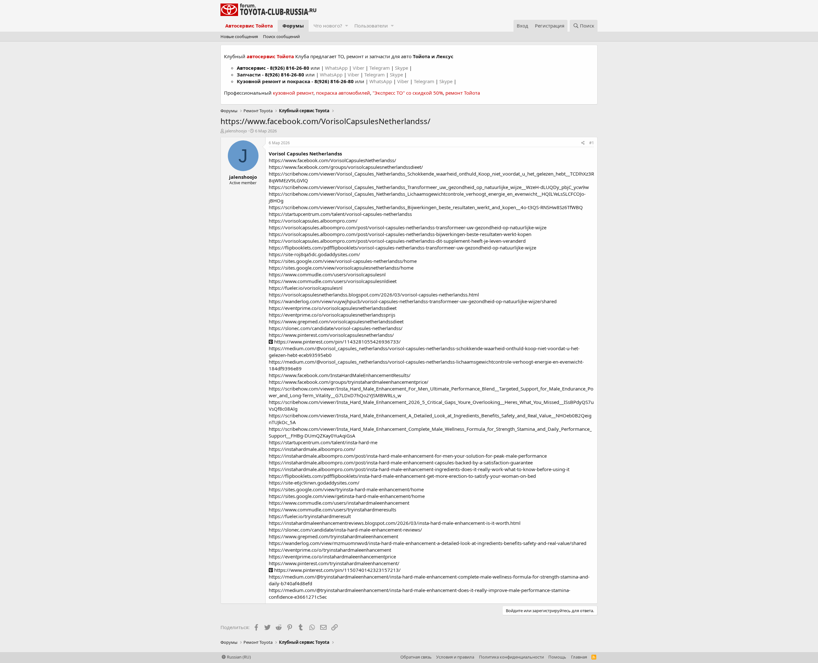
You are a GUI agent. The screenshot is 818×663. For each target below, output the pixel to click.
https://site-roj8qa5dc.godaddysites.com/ (314, 254)
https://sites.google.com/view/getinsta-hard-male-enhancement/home (347, 496)
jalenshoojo (236, 131)
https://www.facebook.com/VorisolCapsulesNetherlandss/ (332, 160)
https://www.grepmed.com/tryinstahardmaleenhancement (333, 536)
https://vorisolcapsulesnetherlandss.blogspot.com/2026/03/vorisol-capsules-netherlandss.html (374, 294)
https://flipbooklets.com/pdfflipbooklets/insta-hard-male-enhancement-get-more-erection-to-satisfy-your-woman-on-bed (402, 476)
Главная (579, 657)
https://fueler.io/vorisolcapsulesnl (306, 288)
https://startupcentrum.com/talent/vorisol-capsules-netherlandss (340, 214)
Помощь (557, 657)
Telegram (380, 68)
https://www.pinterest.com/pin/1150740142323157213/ (337, 570)
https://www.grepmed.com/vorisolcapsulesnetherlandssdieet (336, 321)
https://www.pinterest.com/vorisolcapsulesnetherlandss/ (331, 335)
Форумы (293, 25)
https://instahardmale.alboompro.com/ (312, 449)
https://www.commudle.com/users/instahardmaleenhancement (339, 503)
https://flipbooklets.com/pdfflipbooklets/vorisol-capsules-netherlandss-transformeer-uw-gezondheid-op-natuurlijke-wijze (402, 247)
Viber (358, 68)
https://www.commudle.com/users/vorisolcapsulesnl (327, 274)
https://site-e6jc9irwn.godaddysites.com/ (314, 482)
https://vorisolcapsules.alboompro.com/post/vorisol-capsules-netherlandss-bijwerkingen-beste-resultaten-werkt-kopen (400, 234)
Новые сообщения (239, 36)
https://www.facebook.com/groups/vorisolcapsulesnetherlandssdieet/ (346, 167)
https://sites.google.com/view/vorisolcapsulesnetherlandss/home (341, 267)
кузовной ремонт (293, 93)
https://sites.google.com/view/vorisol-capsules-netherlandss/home (343, 261)
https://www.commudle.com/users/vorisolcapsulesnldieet (333, 281)
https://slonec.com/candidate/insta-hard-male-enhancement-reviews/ (345, 529)
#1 (591, 143)
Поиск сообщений (281, 36)
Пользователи (371, 25)
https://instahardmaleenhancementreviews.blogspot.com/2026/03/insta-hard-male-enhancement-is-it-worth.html (395, 523)
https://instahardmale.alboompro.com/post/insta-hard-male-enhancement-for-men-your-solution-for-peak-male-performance (408, 456)
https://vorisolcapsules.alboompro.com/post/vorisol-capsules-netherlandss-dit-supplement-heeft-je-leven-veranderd (397, 241)
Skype (402, 68)
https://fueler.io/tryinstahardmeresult (310, 516)
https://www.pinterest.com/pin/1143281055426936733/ (337, 341)
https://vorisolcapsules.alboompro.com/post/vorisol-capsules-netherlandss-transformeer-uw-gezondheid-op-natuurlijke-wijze (407, 227)
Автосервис (251, 68)
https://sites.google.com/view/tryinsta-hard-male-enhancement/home (346, 489)
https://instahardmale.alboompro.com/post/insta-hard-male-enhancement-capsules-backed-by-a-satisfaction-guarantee (401, 462)
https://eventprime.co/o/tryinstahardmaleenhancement (330, 550)
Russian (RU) (238, 657)
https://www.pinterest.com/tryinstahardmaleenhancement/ (334, 563)
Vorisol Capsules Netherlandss (305, 153)
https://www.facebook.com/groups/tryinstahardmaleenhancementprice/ (348, 382)
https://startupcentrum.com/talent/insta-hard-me (323, 442)
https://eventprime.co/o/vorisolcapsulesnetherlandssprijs (332, 315)
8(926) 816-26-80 (289, 68)
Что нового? (327, 25)
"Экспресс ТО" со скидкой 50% (408, 93)
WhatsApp (337, 68)
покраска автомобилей (343, 93)
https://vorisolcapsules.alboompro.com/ (313, 220)
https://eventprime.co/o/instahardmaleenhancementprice (332, 556)
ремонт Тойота (462, 93)
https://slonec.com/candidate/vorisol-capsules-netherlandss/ (336, 328)
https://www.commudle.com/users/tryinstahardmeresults (332, 509)
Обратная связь (416, 657)
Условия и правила (455, 657)
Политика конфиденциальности (511, 657)
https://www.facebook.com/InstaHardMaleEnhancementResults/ (340, 375)
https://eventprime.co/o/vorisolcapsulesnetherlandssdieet (333, 308)
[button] (346, 26)
